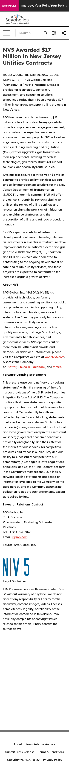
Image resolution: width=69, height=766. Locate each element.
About (18, 744)
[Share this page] (63, 33)
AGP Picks (9, 5)
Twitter (11, 367)
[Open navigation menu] (6, 33)
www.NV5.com (54, 357)
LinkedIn (24, 367)
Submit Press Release (19, 752)
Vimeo (57, 367)
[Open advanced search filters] (54, 33)
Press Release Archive (40, 744)
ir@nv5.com (19, 537)
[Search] (45, 33)
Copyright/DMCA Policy (23, 760)
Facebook (38, 367)
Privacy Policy (52, 760)
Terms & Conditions (51, 752)
